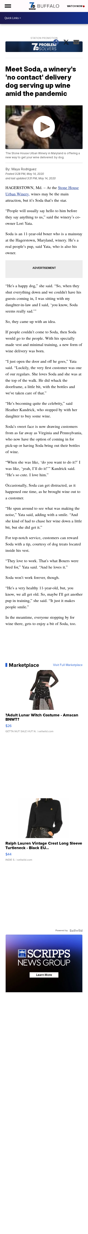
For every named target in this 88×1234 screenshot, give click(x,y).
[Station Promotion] (44, 47)
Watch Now (75, 6)
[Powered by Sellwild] (76, 930)
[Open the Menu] (7, 6)
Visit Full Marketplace (68, 665)
